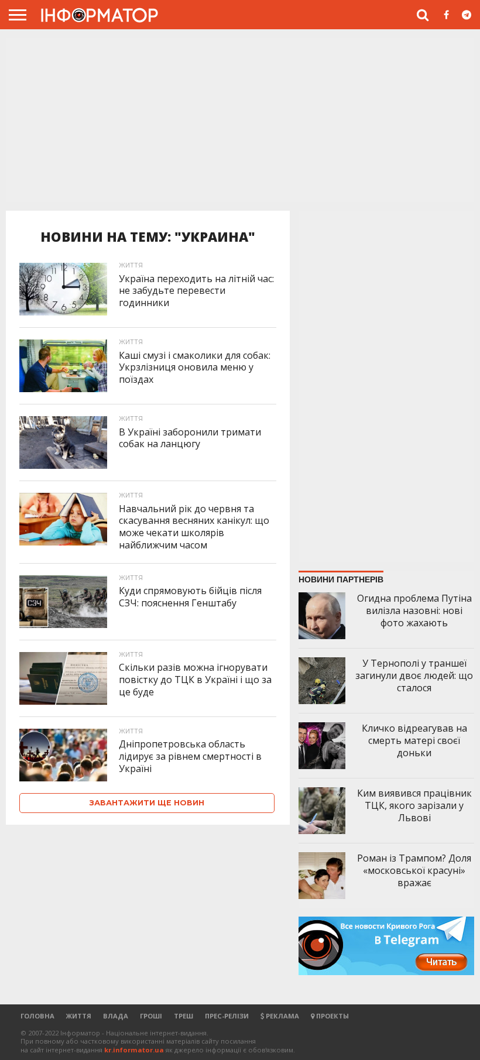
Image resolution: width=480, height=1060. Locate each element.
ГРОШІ (151, 1015)
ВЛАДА (115, 1015)
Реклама (281, 1015)
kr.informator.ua (134, 1049)
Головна (37, 1015)
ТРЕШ (183, 1015)
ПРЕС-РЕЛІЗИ (227, 1015)
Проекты (331, 1015)
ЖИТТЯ (78, 1015)
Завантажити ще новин (147, 802)
